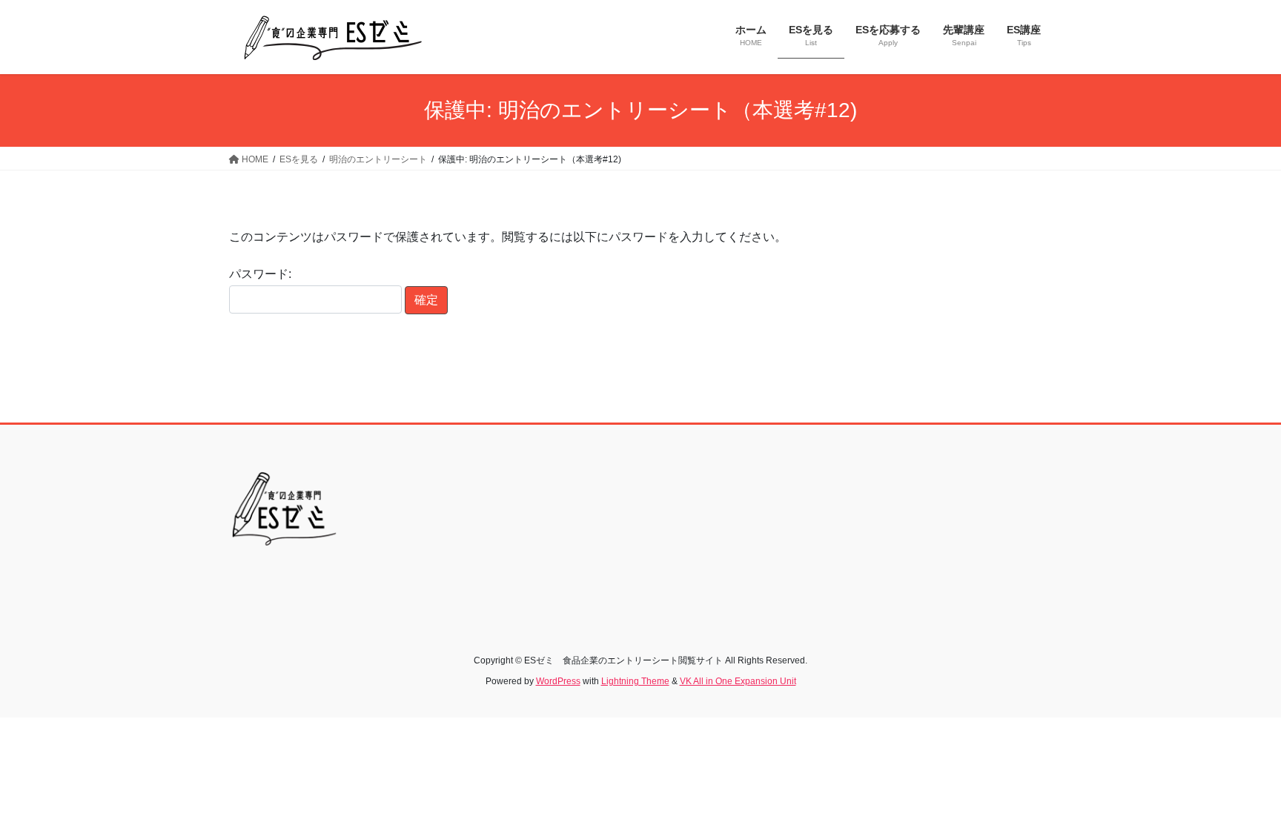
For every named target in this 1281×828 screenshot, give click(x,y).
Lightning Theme (635, 681)
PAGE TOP (1237, 791)
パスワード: (260, 274)
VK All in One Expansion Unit (738, 681)
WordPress (558, 681)
